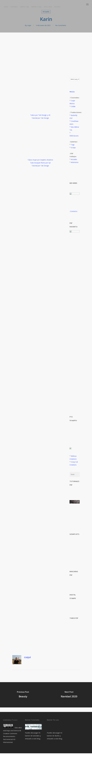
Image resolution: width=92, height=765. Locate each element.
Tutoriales (14, 7)
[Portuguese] (80, 76)
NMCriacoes (74, 136)
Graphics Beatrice (46, 160)
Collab (73, 106)
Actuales (57, 7)
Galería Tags (24, 7)
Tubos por (34, 115)
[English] (71, 76)
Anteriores (74, 162)
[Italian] (77, 76)
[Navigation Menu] (87, 4)
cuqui (29, 25)
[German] (75, 76)
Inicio (6, 7)
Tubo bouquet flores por (39, 163)
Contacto (73, 211)
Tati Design (42, 115)
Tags (72, 145)
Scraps (73, 147)
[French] (73, 76)
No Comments (60, 25)
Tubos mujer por (34, 160)
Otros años (48, 7)
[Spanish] (82, 76)
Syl (49, 163)
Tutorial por (36, 166)
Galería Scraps (36, 7)
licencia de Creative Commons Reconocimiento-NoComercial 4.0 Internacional (12, 736)
